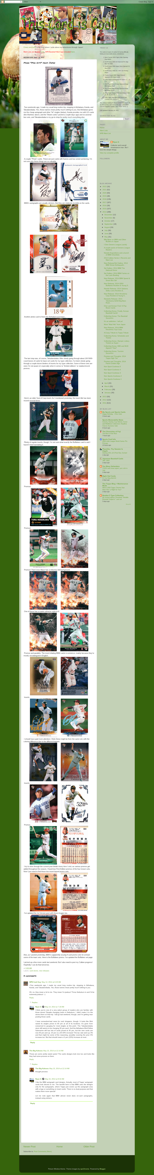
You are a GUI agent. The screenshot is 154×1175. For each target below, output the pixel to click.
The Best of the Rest (109, 433)
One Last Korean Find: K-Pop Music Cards (115, 307)
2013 (105, 397)
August (107, 227)
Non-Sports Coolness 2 (113, 376)
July (106, 230)
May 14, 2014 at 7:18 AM (54, 1007)
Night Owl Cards (109, 476)
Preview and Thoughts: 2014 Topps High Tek (115, 357)
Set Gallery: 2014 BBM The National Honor (114, 269)
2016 (105, 205)
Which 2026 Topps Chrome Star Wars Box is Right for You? (113, 489)
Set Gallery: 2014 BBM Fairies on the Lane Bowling (116, 274)
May (106, 237)
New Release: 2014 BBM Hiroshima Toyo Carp (113, 328)
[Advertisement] (107, 545)
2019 (105, 196)
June (106, 233)
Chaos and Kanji (29, 47)
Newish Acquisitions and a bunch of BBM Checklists (116, 254)
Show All (128, 504)
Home (59, 1146)
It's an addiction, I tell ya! (113, 321)
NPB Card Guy (35, 982)
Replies (35, 1002)
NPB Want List (105, 133)
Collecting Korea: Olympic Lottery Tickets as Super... (116, 342)
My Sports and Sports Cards (113, 412)
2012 (105, 400)
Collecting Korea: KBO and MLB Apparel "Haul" (116, 347)
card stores (34, 971)
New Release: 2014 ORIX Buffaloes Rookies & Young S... (116, 284)
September (108, 224)
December (108, 215)
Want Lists (104, 130)
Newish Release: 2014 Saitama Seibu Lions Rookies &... (116, 289)
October (107, 221)
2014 (105, 212)
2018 (105, 199)
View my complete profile (109, 153)
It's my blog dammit (109, 478)
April (106, 383)
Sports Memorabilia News (112, 420)
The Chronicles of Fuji (111, 432)
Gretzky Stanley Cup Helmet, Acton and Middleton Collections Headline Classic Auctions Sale (114, 424)
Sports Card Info (109, 439)
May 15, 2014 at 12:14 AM (53, 1051)
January (107, 393)
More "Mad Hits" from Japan (114, 324)
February (108, 389)
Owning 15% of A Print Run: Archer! (114, 453)
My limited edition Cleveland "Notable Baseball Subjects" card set (115, 498)
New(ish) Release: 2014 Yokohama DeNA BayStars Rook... (115, 301)
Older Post (88, 1146)
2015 (105, 209)
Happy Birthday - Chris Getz (112, 414)
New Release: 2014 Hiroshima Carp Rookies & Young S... (115, 295)
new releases (44, 971)
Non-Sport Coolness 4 (112, 370)
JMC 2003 (105, 460)
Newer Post (29, 1146)
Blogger (102, 1169)
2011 (105, 403)
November (108, 218)
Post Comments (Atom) (43, 1151)
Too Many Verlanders (111, 466)
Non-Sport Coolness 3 (112, 373)
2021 (105, 190)
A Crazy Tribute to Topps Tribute (116, 333)
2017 (105, 202)
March (107, 386)
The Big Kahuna (36, 1051)
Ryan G (38, 1007)
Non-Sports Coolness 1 (113, 379)
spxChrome (84, 1169)
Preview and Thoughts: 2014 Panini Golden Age (115, 362)
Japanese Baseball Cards (112, 459)
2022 (105, 186)
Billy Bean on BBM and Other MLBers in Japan (115, 240)
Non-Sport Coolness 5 (112, 366)
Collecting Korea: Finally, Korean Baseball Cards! (116, 312)
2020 (105, 193)
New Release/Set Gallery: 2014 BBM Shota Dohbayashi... (116, 264)
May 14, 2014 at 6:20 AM (51, 982)
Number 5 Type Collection (113, 495)
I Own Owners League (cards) (115, 245)
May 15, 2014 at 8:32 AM (54, 1079)
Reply (31, 998)
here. (43, 52)
